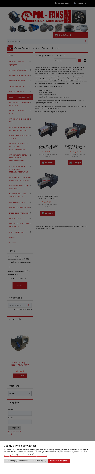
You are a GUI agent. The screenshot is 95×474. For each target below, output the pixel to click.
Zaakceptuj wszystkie (59, 461)
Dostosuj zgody (39, 461)
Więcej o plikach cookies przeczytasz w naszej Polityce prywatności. (25, 456)
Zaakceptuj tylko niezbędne (17, 461)
